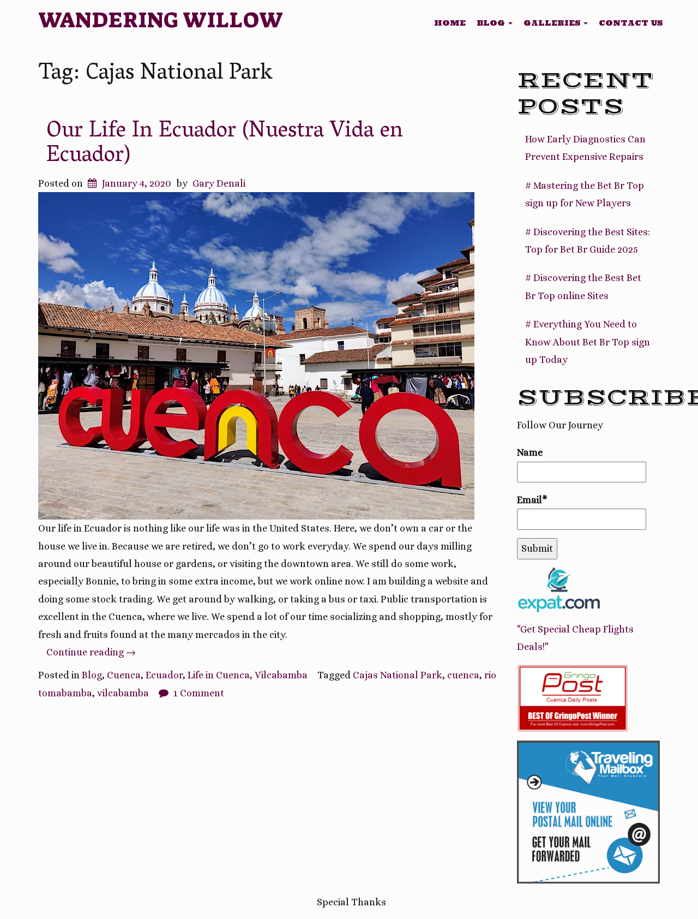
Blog (492, 23)
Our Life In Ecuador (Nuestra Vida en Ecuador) (224, 144)
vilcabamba (123, 693)
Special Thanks (351, 902)
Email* (532, 499)
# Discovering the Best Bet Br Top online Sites (583, 286)
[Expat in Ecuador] (558, 588)
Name (530, 452)
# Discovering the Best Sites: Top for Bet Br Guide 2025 (587, 240)
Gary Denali (218, 183)
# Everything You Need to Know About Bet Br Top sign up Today (587, 342)
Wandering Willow (161, 20)
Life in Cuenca (219, 675)
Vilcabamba (281, 675)
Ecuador (164, 675)
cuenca (463, 675)
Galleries (553, 23)
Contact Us (631, 23)
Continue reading (91, 652)
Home (450, 23)
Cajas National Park (397, 675)
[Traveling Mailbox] (588, 810)
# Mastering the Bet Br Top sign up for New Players (584, 194)
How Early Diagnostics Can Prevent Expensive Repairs (585, 148)
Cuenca (124, 675)
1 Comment (198, 693)
